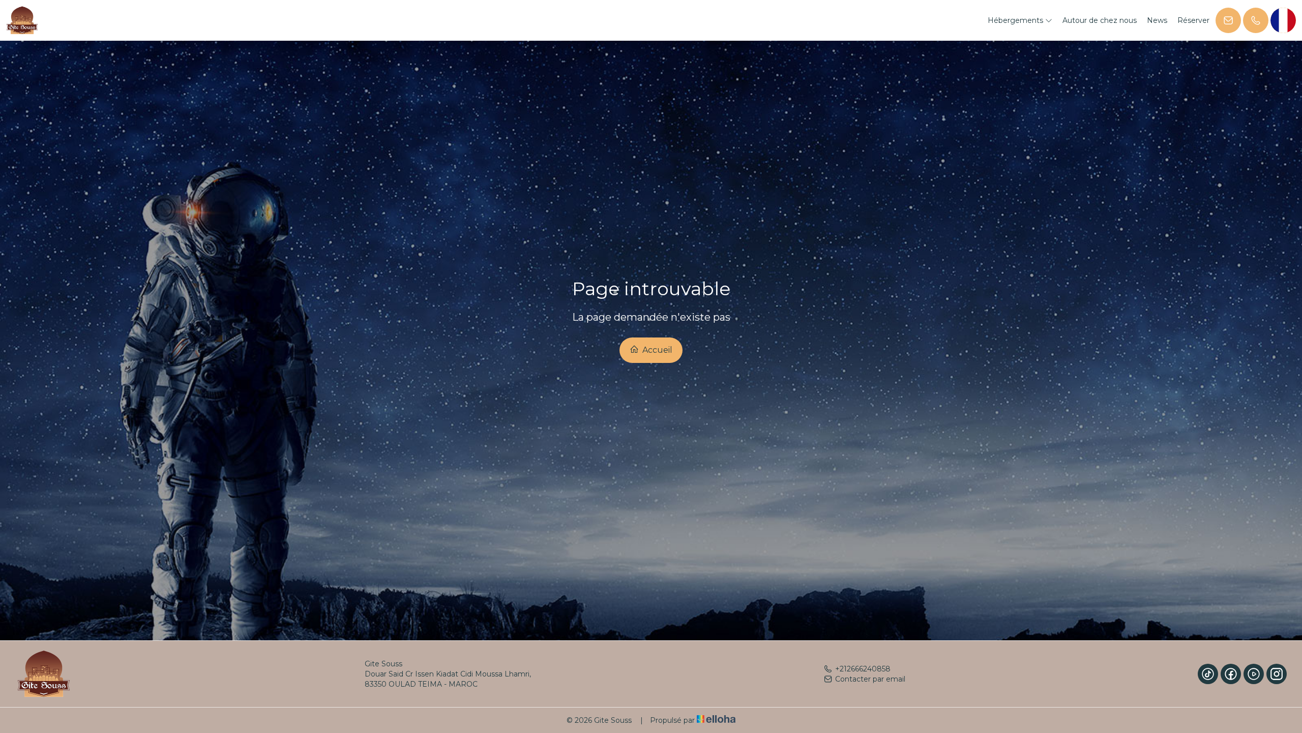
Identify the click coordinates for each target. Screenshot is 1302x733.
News (1157, 20)
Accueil (656, 350)
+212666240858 (863, 668)
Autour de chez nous (1099, 20)
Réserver (1193, 20)
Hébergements (1016, 20)
